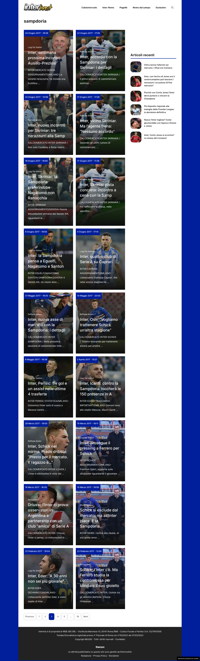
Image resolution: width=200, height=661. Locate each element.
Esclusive (161, 7)
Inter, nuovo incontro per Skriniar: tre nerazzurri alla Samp (46, 130)
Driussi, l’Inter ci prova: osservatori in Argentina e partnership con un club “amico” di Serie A (48, 515)
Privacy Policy (100, 655)
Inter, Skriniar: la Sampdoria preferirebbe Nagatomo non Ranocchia (42, 187)
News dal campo (141, 7)
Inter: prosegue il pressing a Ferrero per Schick (99, 448)
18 (78, 616)
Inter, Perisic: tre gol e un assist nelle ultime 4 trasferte (47, 388)
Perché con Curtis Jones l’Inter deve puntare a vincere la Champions (159, 95)
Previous (29, 616)
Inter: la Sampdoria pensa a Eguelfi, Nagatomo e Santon (46, 260)
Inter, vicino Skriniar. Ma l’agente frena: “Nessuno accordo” (98, 126)
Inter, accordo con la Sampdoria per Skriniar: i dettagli (98, 62)
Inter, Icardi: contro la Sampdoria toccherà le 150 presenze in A (100, 388)
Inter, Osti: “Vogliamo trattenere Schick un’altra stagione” (99, 324)
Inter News (108, 7)
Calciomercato (89, 7)
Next (85, 616)
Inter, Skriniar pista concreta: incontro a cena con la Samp (98, 190)
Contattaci (120, 639)
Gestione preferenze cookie (188, 659)
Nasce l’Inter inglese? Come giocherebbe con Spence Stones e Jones (160, 122)
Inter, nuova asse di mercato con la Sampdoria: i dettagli (46, 324)
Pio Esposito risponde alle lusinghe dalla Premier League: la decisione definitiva (159, 109)
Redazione (86, 655)
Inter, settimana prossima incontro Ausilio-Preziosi (44, 57)
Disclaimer (114, 655)
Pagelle (123, 7)
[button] (172, 7)
